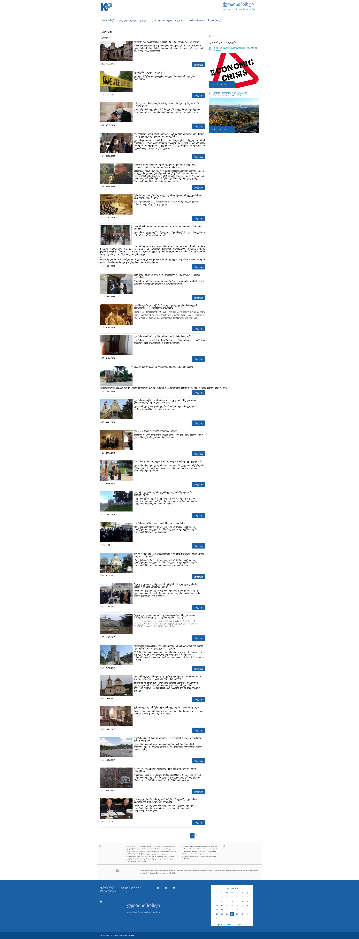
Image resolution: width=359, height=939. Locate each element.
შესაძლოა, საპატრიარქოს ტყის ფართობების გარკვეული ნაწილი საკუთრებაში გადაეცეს (168, 196)
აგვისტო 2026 (232, 888)
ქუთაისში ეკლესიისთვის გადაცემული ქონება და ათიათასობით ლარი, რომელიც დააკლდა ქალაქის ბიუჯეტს (167, 677)
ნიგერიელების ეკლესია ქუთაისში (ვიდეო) (156, 431)
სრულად (198, 65)
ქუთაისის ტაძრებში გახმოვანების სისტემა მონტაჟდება (162, 336)
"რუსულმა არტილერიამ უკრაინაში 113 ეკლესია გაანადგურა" (166, 42)
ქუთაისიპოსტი (238, 4)
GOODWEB (129, 935)
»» (251, 888)
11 (222, 906)
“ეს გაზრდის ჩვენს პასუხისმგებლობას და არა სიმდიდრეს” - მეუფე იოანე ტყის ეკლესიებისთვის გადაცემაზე (169, 135)
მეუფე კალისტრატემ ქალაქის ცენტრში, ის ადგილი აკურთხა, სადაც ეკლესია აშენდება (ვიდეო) (166, 585)
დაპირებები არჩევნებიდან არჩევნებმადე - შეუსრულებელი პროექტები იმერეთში (228, 94)
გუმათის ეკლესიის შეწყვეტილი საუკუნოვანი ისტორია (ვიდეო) (166, 707)
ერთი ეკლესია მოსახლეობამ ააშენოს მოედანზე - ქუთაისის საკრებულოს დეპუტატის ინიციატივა (165, 800)
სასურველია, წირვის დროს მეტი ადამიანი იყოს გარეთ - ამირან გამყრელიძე (167, 104)
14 (237, 906)
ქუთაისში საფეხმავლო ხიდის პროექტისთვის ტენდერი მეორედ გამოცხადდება (167, 739)
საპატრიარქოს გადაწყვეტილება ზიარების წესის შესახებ (163, 367)
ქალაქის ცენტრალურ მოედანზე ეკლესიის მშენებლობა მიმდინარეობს (163, 493)
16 (247, 906)
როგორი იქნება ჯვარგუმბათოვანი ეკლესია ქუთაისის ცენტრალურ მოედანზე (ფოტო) (169, 555)
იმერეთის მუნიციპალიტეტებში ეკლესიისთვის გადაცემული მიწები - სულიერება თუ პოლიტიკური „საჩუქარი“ (169, 647)
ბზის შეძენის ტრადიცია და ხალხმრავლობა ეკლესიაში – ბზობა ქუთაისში (167, 276)
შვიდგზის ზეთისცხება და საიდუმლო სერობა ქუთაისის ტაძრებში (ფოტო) (168, 227)
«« (214, 888)
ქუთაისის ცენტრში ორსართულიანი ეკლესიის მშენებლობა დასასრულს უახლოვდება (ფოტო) (165, 401)
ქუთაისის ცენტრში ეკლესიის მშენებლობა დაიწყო (160, 523)
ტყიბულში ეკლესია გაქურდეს (149, 72)
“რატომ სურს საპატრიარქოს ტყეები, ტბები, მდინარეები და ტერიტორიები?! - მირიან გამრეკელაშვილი (165, 165)
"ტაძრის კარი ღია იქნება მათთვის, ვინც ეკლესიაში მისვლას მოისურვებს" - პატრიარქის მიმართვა (165, 306)
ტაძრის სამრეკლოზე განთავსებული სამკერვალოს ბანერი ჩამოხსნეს (165, 770)
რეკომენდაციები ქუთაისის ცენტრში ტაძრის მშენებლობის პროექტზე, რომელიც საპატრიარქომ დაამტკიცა (164, 616)
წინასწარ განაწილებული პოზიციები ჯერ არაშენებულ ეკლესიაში (168, 461)
